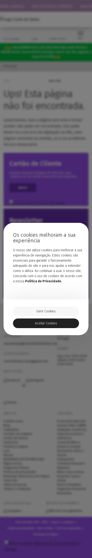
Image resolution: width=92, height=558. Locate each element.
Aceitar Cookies (46, 323)
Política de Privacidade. (43, 281)
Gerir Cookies (46, 311)
